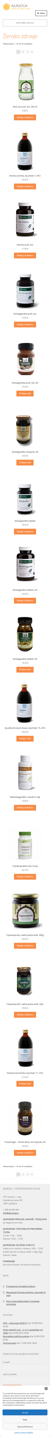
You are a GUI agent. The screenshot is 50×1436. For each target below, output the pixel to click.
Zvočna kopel (9, 1343)
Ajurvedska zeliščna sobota (16, 1336)
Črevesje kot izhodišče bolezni (20, 1286)
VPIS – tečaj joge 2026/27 (15, 1323)
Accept (25, 1412)
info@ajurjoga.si (11, 1213)
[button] (46, 1388)
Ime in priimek (10, 1374)
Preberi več (25, 393)
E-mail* (6, 1362)
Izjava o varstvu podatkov (23, 1432)
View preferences (25, 1426)
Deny (25, 1419)
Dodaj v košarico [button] (25, 117)
